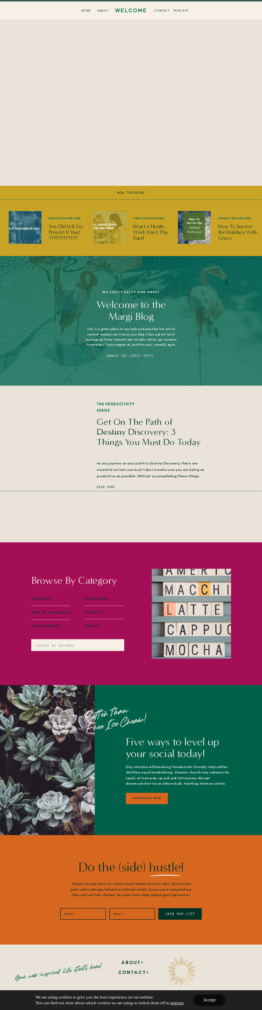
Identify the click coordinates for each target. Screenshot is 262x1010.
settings (177, 1002)
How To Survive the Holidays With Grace (237, 232)
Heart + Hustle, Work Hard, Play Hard (151, 232)
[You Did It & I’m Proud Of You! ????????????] (25, 227)
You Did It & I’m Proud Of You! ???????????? (66, 232)
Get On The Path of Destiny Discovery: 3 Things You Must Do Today (148, 431)
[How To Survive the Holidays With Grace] (194, 227)
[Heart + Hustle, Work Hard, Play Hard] (109, 227)
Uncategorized (65, 218)
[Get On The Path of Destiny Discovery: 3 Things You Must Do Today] (50, 448)
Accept (209, 1000)
